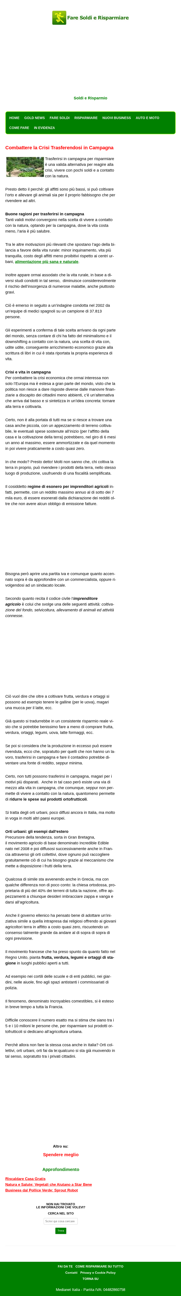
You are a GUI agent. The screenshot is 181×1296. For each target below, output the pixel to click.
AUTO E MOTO (147, 118)
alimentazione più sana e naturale (46, 262)
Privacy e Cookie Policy (98, 1272)
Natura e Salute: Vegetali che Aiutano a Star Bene (48, 1184)
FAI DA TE (65, 1266)
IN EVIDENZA (44, 128)
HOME (14, 118)
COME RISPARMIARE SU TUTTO (99, 1266)
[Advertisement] (90, 61)
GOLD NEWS (34, 118)
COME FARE (19, 128)
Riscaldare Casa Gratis (25, 1179)
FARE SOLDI (60, 118)
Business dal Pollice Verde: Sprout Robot (41, 1190)
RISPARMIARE (86, 118)
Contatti (71, 1272)
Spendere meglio (61, 1154)
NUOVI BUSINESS (116, 118)
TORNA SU (90, 1279)
